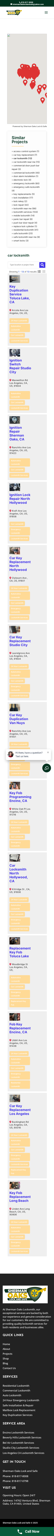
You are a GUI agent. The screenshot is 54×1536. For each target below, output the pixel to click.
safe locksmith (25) (23, 233)
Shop (6, 1358)
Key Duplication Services (17, 1415)
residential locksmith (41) (26, 229)
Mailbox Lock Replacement (19, 1410)
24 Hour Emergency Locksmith (21, 1400)
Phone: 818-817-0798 (15, 1481)
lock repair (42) (21, 205)
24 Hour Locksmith (19, 320)
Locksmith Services (19, 341)
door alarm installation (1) (26, 176)
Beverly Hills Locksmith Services (22, 1437)
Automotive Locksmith (16, 328)
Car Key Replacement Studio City (20, 641)
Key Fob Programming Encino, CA (20, 797)
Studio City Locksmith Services (21, 1447)
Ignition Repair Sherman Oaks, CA (16, 433)
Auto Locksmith (12, 1395)
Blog (5, 1363)
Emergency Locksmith (16, 531)
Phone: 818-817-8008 (15, 1476)
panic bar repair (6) (23, 219)
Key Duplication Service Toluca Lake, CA (19, 294)
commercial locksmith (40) (27, 172)
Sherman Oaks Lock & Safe (35, 126)
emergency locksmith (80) (26, 183)
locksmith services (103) (26, 212)
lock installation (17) (23, 197)
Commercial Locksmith (16, 1390)
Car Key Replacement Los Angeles (20, 1110)
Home (6, 1344)
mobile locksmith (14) (24, 215)
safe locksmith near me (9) (27, 237)
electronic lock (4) (22, 179)
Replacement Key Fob (18, 1003)
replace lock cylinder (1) (25, 226)
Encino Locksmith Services (18, 1432)
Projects (7, 1353)
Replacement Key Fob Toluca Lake (20, 952)
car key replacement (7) (25, 155)
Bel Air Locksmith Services (18, 1442)
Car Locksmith (17, 335)
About (6, 1349)
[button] (32, 87)
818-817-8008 (27, 2)
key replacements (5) (24, 194)
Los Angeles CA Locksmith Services (23, 1453)
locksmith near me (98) (25, 208)
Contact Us (9, 1368)
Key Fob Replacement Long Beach (20, 1197)
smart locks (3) (21, 240)
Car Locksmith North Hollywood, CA (18, 873)
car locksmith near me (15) (27, 162)
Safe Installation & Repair (18, 1405)
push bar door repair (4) (25, 222)
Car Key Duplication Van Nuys (18, 719)
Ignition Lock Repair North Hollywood (19, 499)
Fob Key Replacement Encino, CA (20, 1028)
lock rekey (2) (20, 201)
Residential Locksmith (15, 1084)
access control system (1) (26, 151)
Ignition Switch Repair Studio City (20, 366)
